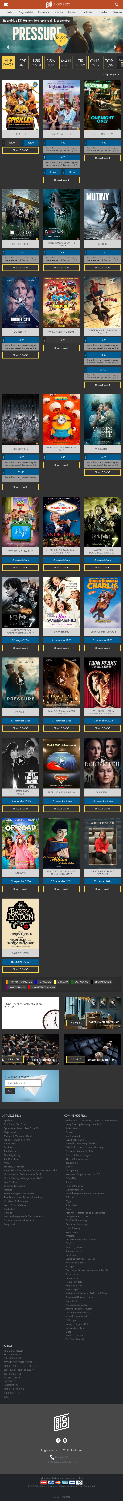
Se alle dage (20, 150)
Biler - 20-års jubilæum (15, 1205)
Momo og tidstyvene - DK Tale (80, 1258)
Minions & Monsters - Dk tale (18, 1136)
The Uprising (72, 1170)
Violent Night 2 (73, 1289)
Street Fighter (72, 1232)
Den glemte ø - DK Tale (77, 1216)
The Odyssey (10, 1151)
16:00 (95, 457)
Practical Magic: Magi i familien (19, 1193)
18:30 (95, 142)
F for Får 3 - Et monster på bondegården (86, 1212)
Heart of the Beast (74, 1185)
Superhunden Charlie (14, 1185)
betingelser (57, 1478)
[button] (8, 47)
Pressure (8, 1189)
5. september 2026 (102, 640)
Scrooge (70, 1266)
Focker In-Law (72, 1278)
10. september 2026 (102, 720)
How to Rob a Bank (75, 1262)
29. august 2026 (20, 559)
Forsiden (9, 12)
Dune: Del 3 (72, 1301)
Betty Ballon (71, 1205)
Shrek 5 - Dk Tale (74, 1335)
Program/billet (26, 12)
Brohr (68, 1182)
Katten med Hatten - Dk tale (79, 1297)
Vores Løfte (9, 1143)
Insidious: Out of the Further (17, 1139)
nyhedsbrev (46, 1478)
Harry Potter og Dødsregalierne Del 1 (22, 1174)
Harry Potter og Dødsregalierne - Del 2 (23, 1178)
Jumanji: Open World (76, 1316)
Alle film (59, 12)
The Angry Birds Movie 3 (78, 1312)
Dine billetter (87, 12)
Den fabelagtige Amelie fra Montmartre (23, 1216)
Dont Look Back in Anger (16, 1201)
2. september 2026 (61, 640)
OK (10, 1090)
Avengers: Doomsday (76, 1304)
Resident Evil (72, 1162)
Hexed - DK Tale (74, 1281)
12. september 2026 (61, 801)
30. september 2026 (61, 881)
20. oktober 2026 (102, 881)
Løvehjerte (71, 1255)
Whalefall (70, 1235)
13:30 (54, 142)
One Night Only (12, 1155)
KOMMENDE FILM (14, 1354)
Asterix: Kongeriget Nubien (79, 1308)
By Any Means (73, 1128)
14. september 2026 (102, 801)
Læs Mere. (76, 1023)
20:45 (14, 252)
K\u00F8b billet (27, 39)
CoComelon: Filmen (75, 1328)
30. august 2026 (20, 640)
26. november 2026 (20, 961)
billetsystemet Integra (68, 1486)
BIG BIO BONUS (12, 1373)
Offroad (8, 1212)
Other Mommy (73, 1228)
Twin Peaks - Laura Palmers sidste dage (23, 1197)
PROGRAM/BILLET (13, 1350)
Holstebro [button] (62, 4)
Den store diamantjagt (76, 1224)
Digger (69, 1201)
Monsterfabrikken (74, 1189)
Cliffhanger (71, 1320)
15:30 (28, 142)
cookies (79, 1478)
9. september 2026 (61, 720)
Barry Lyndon (10, 1224)
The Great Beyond (75, 1339)
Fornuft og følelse (74, 1247)
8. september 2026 (20, 720)
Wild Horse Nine (74, 1285)
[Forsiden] (49, 4)
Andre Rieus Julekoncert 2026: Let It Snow (86, 1293)
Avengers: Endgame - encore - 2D (83, 1174)
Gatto (68, 1331)
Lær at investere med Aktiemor (19, 1220)
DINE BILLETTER (12, 1393)
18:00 (54, 157)
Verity (68, 1208)
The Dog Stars (11, 1159)
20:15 (69, 172)
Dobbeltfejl (9, 1208)
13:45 (54, 457)
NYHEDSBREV (11, 1385)
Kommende (43, 12)
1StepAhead (88, 1486)
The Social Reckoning (76, 1220)
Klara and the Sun (74, 1251)
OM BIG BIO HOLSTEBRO (18, 1370)
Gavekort (103, 12)
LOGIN (7, 1396)
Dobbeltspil (9, 1147)
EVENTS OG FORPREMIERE (18, 1362)
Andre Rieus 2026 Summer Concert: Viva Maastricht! (30, 1170)
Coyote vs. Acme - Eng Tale (79, 1151)
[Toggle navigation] (117, 4)
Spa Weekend (11, 1182)
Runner (69, 1166)
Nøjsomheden (11, 1132)
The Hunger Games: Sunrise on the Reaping (87, 1270)
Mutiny (7, 1162)
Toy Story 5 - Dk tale (14, 1166)
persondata (69, 1478)
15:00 (95, 340)
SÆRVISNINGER (13, 1358)
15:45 (50, 172)
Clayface (70, 1243)
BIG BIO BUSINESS (14, 1389)
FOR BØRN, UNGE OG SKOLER (21, 1366)
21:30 (95, 252)
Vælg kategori (110, 74)
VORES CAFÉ (11, 1377)
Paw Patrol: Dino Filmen (15, 1124)
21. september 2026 (20, 881)
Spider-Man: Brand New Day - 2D (21, 1128)
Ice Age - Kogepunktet (77, 1324)
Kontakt (71, 12)
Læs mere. (14, 1059)
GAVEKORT (10, 1381)
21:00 (95, 369)
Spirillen (8, 1120)
